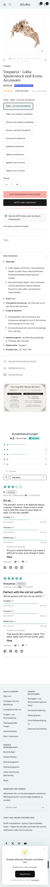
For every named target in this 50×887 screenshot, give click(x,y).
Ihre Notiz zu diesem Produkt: (16, 226)
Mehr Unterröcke (10, 736)
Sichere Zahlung (15, 375)
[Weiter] (45, 60)
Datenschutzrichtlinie (37, 729)
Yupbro (7, 66)
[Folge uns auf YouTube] (25, 843)
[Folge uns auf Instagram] (19, 843)
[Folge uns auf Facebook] (6, 843)
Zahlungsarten (34, 715)
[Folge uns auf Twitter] (13, 843)
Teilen (5, 240)
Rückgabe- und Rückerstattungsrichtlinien (37, 702)
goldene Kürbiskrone (15, 146)
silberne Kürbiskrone (15, 154)
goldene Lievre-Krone (15, 162)
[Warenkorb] (45, 4)
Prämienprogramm (11, 767)
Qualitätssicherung (16, 368)
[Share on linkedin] (21, 568)
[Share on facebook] (5, 568)
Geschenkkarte (10, 731)
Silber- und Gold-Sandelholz (18, 106)
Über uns (7, 696)
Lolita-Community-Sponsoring (11, 774)
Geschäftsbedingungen (37, 722)
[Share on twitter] (10, 568)
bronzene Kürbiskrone (15, 138)
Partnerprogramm (11, 762)
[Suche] (10, 4)
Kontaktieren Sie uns (12, 709)
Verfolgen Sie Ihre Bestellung (11, 703)
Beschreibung (10, 256)
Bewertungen (9, 752)
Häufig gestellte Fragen (10, 725)
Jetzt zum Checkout (25, 203)
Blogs (5, 780)
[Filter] (6, 477)
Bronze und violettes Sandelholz (20, 122)
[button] (25, 444)
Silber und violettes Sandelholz (19, 114)
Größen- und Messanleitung (9, 716)
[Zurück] (4, 60)
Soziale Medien (10, 757)
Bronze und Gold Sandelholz (18, 130)
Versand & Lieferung (36, 710)
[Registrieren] (43, 808)
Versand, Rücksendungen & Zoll (22, 361)
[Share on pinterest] (16, 568)
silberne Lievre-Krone (15, 171)
